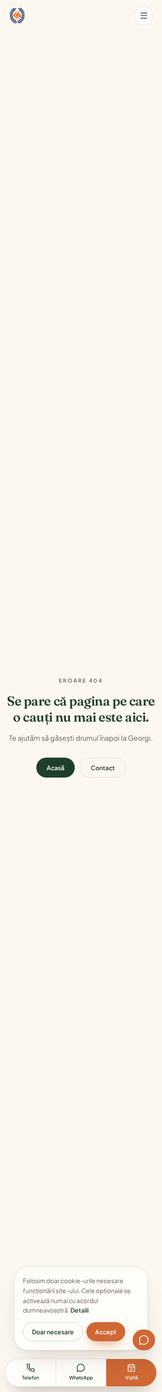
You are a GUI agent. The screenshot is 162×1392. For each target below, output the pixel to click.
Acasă (55, 768)
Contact (103, 768)
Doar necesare (53, 1332)
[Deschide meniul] (143, 15)
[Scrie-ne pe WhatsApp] (144, 1340)
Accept (106, 1332)
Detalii (79, 1310)
